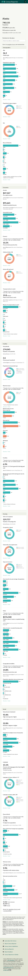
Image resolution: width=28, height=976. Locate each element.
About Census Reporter (10, 943)
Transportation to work (9, 289)
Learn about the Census (10, 940)
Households (6, 346)
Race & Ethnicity (7, 142)
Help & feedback (9, 951)
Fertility (5, 458)
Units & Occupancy (8, 516)
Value (4, 610)
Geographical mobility (8, 663)
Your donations (11, 960)
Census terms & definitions (11, 946)
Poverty (5, 236)
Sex (4, 123)
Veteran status (7, 861)
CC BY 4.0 (5, 970)
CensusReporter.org (8, 967)
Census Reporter (11, 2)
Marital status (6, 385)
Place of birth (6, 814)
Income (5, 190)
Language (5, 762)
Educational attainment (9, 712)
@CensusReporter (9, 949)
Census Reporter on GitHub (11, 954)
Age (4, 50)
